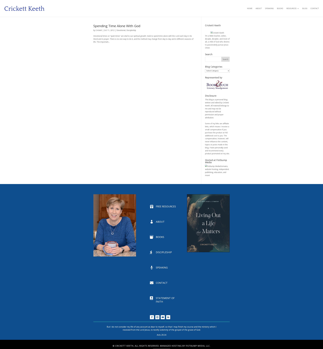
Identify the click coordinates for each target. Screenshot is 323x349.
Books (280, 9)
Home (249, 9)
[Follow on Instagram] (157, 317)
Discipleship (131, 30)
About (259, 9)
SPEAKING (162, 267)
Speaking (269, 9)
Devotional (120, 30)
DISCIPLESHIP (164, 252)
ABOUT (160, 221)
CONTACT (162, 283)
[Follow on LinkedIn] (168, 317)
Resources (291, 9)
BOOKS (160, 237)
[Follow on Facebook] (152, 317)
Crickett (99, 30)
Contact (315, 9)
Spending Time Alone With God (116, 26)
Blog (304, 9)
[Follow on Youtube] (163, 317)
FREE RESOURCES (166, 206)
